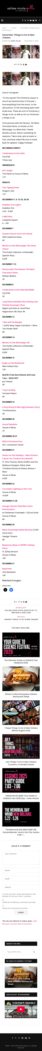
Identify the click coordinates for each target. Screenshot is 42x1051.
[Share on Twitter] (21, 64)
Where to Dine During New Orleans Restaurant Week (21, 695)
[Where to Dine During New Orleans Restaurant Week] (21, 679)
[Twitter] (25, 20)
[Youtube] (30, 20)
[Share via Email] (26, 64)
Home (4, 28)
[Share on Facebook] (18, 64)
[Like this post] (16, 64)
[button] (7, 977)
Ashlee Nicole (15, 41)
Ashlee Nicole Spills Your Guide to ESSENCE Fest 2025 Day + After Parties (21, 797)
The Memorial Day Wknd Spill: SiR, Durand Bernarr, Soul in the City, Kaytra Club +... (21, 832)
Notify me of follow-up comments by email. (19, 902)
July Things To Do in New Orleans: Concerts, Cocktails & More (21, 763)
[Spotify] (36, 20)
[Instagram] (28, 20)
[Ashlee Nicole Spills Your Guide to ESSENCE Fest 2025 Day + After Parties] (21, 780)
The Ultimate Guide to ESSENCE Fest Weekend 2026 (21, 661)
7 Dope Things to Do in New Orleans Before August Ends (21, 729)
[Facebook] (22, 20)
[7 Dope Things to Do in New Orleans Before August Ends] (21, 712)
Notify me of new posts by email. (15, 908)
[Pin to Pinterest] (23, 64)
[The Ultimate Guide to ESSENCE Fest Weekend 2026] (21, 645)
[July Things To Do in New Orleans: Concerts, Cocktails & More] (21, 746)
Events (14, 28)
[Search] (39, 20)
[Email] (33, 20)
